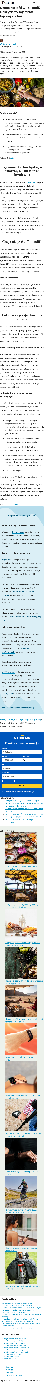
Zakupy (12, 719)
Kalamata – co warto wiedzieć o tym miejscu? (17, 1305)
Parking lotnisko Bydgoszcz (11, 1354)
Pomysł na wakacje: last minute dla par (22, 800)
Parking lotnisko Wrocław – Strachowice (15, 1352)
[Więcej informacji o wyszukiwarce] (33, 792)
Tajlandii (32, 182)
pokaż (13, 158)
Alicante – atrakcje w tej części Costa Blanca (17, 1328)
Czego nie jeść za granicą (29, 719)
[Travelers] (8, 3)
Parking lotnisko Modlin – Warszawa (14, 1339)
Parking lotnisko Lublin (9, 1359)
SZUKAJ (22, 786)
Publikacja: (12, 47)
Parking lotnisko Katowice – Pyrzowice (15, 1350)
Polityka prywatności (14, 1375)
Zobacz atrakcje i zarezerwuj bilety (18, 707)
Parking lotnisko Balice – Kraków (13, 1341)
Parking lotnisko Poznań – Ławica (13, 1343)
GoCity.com (7, 693)
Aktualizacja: (13, 52)
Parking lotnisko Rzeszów (10, 1356)
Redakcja (9, 1370)
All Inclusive (8, 781)
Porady (3, 719)
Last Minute (19, 781)
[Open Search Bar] (41, 2)
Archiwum (9, 1372)
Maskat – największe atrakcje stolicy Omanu (17, 1303)
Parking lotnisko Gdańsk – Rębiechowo (15, 1347)
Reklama (9, 1367)
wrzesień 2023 (12, 505)
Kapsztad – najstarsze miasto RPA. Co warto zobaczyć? (21, 1308)
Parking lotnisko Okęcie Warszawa (14, 1345)
